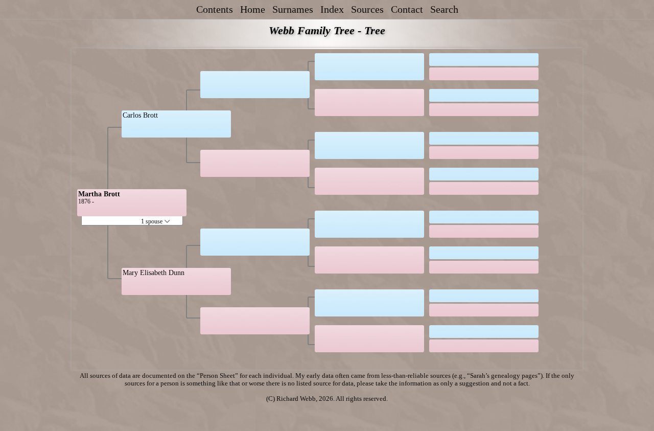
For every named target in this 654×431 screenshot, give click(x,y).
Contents (214, 9)
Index (332, 9)
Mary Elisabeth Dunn (153, 273)
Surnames (292, 9)
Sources (367, 9)
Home (252, 9)
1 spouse (152, 221)
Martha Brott (99, 194)
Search (444, 9)
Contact (407, 9)
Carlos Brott (140, 115)
